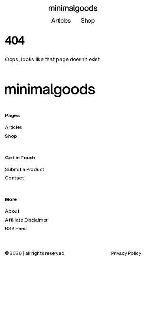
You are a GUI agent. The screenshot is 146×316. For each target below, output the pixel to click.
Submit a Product (24, 169)
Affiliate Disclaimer (26, 219)
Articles (61, 20)
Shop (88, 20)
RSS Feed (16, 228)
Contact (14, 177)
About (12, 211)
